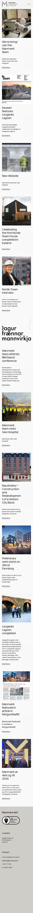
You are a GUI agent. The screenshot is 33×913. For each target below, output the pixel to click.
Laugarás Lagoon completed (9, 629)
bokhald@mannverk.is (10, 860)
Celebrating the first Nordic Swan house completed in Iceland (11, 236)
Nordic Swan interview (10, 291)
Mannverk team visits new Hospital (10, 428)
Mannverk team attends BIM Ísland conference (10, 356)
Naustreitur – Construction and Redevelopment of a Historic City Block (11, 494)
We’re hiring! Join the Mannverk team (10, 47)
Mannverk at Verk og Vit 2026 (10, 775)
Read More (6, 68)
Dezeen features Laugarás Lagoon (8, 113)
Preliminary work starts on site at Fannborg (11, 563)
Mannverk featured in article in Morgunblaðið (10, 709)
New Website (10, 176)
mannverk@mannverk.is (10, 857)
